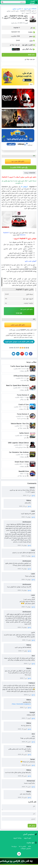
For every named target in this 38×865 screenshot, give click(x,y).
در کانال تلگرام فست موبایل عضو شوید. (18, 341)
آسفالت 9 (24, 186)
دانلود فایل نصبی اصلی (18, 325)
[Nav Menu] (36, 2)
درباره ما (14, 846)
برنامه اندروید (17, 838)
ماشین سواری (17, 8)
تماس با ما (22, 846)
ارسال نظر (32, 825)
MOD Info (31, 55)
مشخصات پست (29, 172)
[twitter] (26, 353)
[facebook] (30, 353)
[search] (2, 2)
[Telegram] (19, 854)
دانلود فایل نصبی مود (17, 161)
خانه (29, 846)
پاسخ (33, 495)
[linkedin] (18, 353)
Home (34, 8)
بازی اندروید (27, 8)
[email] (13, 353)
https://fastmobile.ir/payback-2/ (21, 704)
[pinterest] (22, 353)
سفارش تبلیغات (26, 848)
